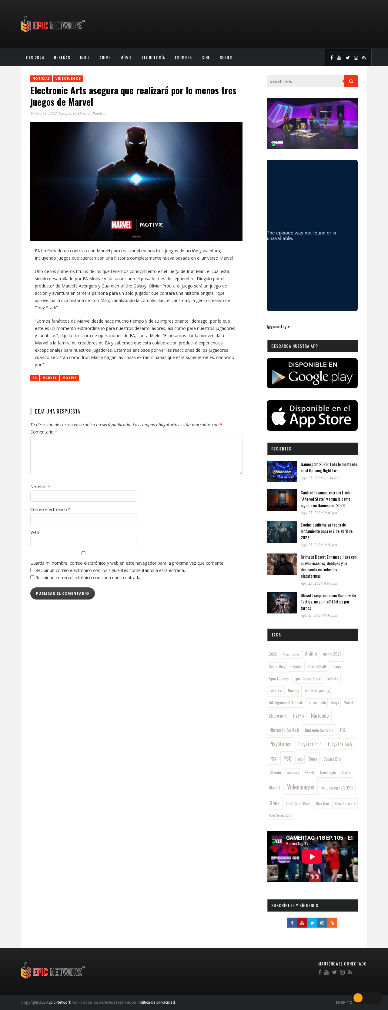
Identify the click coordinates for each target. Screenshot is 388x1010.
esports (183, 57)
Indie (85, 57)
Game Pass (276, 690)
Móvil (126, 57)
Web (34, 532)
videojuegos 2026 (337, 787)
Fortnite (332, 679)
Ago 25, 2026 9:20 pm (319, 544)
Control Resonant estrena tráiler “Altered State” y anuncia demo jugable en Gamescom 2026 (326, 498)
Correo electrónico (50, 509)
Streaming (292, 772)
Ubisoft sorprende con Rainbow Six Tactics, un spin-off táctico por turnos (328, 601)
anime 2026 (332, 654)
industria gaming (317, 690)
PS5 (287, 758)
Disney (336, 666)
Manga (335, 702)
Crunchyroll (317, 666)
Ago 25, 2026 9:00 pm (319, 583)
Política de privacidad (156, 1002)
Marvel (49, 378)
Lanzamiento (317, 702)
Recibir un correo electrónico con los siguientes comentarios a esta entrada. (110, 570)
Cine (206, 57)
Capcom (296, 666)
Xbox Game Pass (298, 803)
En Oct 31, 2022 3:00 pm (50, 113)
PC (342, 729)
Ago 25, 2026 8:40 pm (319, 615)
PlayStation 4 (310, 744)
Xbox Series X (345, 803)
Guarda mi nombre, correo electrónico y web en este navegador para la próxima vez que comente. (127, 563)
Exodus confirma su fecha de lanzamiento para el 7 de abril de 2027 (327, 530)
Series (226, 57)
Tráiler (347, 772)
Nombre (40, 487)
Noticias (41, 78)
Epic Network (59, 1002)
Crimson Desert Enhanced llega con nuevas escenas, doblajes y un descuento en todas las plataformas (328, 566)
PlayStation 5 (340, 744)
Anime (105, 57)
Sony (313, 758)
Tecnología (153, 57)
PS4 (273, 758)
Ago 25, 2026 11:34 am (320, 477)
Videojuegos (68, 78)
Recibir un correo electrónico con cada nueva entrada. (88, 577)
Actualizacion (291, 654)
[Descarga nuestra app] (312, 386)
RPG (300, 759)
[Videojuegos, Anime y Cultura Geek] (53, 33)
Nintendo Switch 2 (319, 730)
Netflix (298, 716)
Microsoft (278, 715)
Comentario (43, 432)
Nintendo (320, 715)
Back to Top (349, 1002)
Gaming (293, 690)
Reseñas (62, 57)
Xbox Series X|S (279, 815)
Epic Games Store (308, 679)
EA (34, 378)
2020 (273, 654)
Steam (275, 772)
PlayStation (280, 744)
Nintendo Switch (284, 729)
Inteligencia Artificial (285, 702)
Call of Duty (277, 666)
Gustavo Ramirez (92, 113)
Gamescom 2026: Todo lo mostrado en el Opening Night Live (329, 467)
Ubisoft (274, 788)
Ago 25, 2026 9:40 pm (319, 512)
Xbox (274, 803)
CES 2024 (35, 57)
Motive (69, 378)
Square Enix (332, 759)
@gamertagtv (278, 326)
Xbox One (322, 803)
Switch (309, 772)
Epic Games (279, 678)
